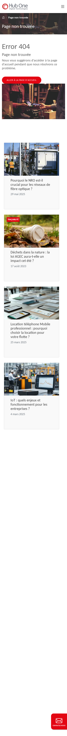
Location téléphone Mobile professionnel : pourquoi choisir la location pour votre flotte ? (30, 330)
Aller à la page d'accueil (22, 80)
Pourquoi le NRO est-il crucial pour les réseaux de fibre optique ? (30, 184)
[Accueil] (3, 17)
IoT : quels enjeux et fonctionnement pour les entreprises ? (29, 404)
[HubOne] (15, 6)
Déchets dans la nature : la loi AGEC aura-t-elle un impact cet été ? (30, 256)
